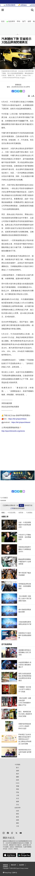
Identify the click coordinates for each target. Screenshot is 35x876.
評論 (17, 792)
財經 (17, 780)
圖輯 (17, 823)
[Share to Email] (24, 91)
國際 (17, 777)
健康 (17, 801)
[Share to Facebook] (13, 91)
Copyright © (6, 868)
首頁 (2, 21)
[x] (16, 833)
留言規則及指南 (3, 500)
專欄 (17, 786)
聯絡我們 (13, 865)
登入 (21, 505)
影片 (17, 767)
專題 (17, 789)
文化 (17, 804)
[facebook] (7, 833)
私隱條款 (5, 866)
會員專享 (11, 21)
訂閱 (12, 508)
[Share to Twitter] (15, 91)
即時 (18, 21)
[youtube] (20, 833)
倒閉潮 (20, 512)
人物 (17, 795)
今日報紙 (17, 764)
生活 (17, 798)
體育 (17, 814)
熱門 (24, 21)
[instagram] (3, 833)
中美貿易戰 (11, 512)
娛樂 (17, 820)
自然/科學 (17, 807)
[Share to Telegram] (18, 91)
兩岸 (17, 774)
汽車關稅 (29, 512)
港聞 (29, 21)
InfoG (17, 783)
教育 (17, 817)
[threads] (12, 833)
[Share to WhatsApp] (21, 91)
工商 (17, 826)
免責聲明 (21, 865)
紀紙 (17, 810)
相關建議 (5, 865)
